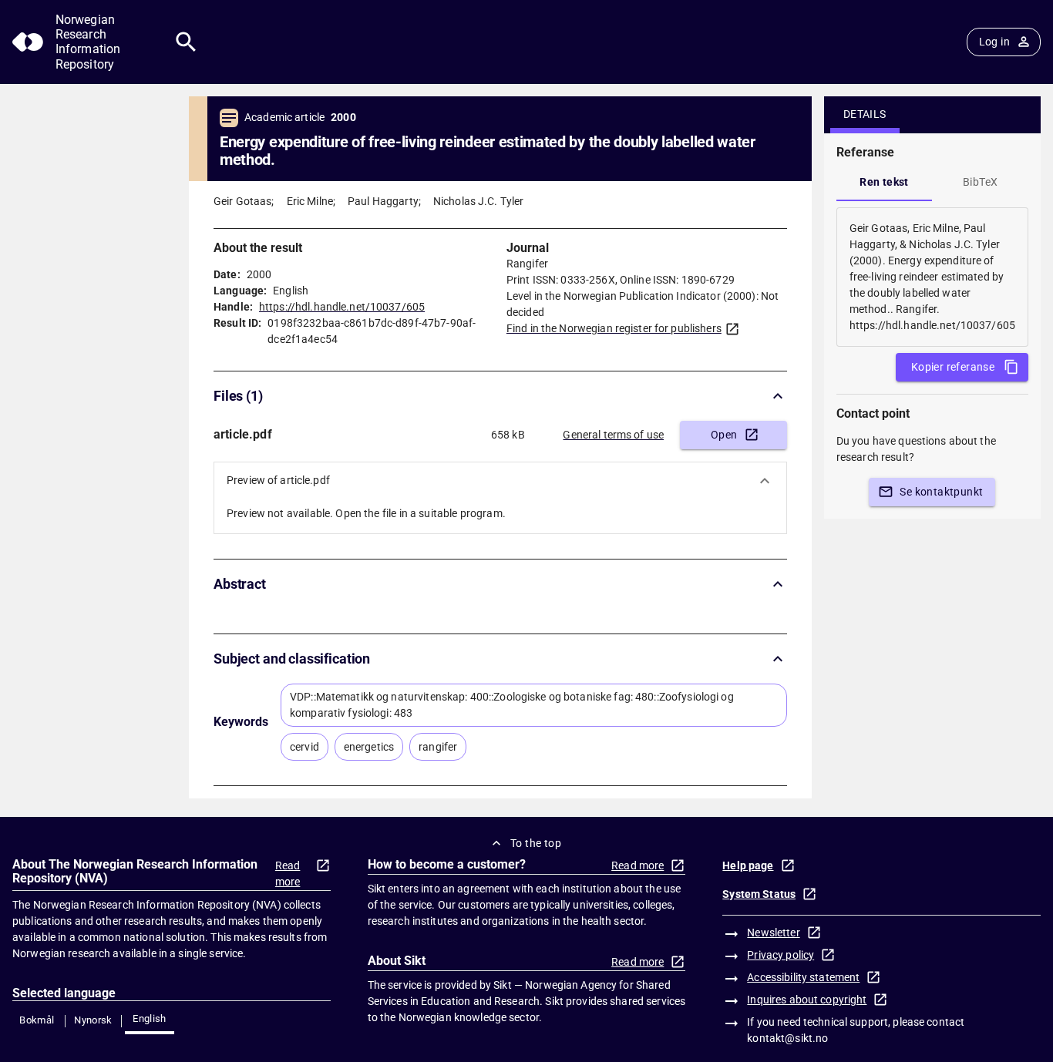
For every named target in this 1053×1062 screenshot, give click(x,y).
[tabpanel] (932, 277)
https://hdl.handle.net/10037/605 (342, 307)
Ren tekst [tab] (884, 182)
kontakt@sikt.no (787, 1038)
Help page (747, 865)
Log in (994, 41)
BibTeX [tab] (980, 182)
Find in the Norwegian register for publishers (614, 328)
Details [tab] (864, 114)
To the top (535, 843)
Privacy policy (780, 955)
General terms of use (613, 434)
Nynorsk (93, 1020)
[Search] (186, 42)
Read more (288, 873)
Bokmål (36, 1020)
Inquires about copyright (806, 999)
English (150, 1018)
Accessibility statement (803, 977)
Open (724, 434)
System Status (759, 894)
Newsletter (773, 932)
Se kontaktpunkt (941, 492)
